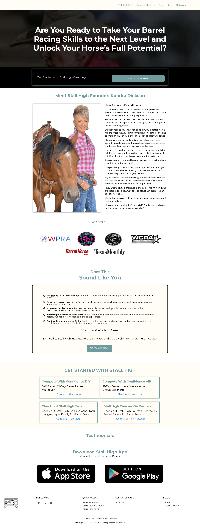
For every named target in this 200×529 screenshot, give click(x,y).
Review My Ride (145, 5)
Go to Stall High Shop (68, 419)
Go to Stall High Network (130, 419)
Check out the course (69, 394)
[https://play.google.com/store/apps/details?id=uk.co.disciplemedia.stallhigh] (134, 474)
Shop (161, 5)
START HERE (125, 5)
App (170, 5)
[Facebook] (39, 503)
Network (181, 5)
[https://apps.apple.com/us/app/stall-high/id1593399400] (66, 474)
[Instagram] (45, 503)
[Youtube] (51, 503)
